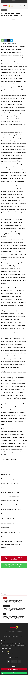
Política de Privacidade (14, 632)
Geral (4, 614)
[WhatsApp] (2, 40)
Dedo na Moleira (6, 606)
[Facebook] (5, 40)
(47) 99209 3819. (7, 651)
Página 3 (4, 43)
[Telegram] (11, 40)
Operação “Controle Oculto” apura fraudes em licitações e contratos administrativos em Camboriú (12, 601)
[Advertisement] (14, 28)
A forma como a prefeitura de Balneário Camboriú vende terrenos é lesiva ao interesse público (14, 609)
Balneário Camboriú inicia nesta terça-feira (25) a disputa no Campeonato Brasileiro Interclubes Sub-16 (14, 617)
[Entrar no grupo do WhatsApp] (2, 673)
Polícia (4, 598)
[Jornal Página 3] (9, 6)
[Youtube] (19, 661)
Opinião (4, 10)
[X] (8, 40)
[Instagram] (12, 661)
